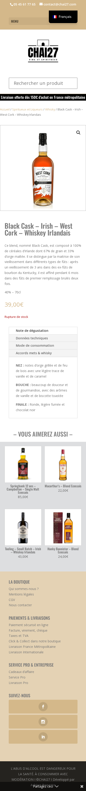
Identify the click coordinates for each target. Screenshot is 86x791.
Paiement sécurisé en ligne (28, 625)
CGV (12, 600)
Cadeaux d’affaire (21, 672)
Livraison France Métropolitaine (32, 646)
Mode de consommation (35, 345)
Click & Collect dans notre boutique (35, 641)
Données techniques (32, 338)
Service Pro (17, 677)
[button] (78, 133)
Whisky (50, 109)
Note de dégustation (32, 330)
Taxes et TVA (18, 635)
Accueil (5, 109)
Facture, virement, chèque (28, 630)
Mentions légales (21, 594)
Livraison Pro (18, 683)
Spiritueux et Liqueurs (27, 109)
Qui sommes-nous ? (24, 589)
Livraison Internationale (26, 652)
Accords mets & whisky (34, 353)
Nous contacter (20, 605)
